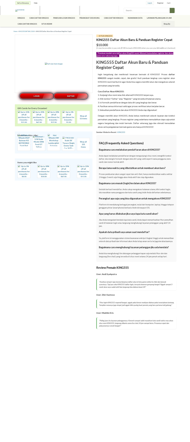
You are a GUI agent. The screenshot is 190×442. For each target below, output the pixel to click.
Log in (150, 3)
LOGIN (36, 96)
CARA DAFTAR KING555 (39, 18)
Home (15, 31)
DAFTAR (70, 96)
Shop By (167, 24)
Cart (168, 3)
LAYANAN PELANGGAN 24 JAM (159, 18)
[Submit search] (172, 10)
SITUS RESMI (46, 24)
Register (160, 3)
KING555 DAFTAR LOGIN (27, 31)
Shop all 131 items (83, 144)
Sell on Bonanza (23, 3)
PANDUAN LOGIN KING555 (64, 18)
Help (36, 3)
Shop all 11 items (83, 117)
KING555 (21, 18)
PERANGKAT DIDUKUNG (89, 18)
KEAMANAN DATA (135, 18)
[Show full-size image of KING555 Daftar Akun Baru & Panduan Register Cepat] (54, 63)
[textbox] (147, 10)
